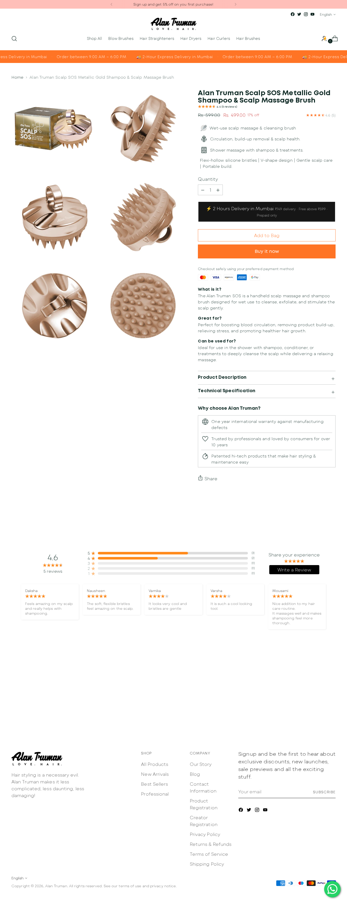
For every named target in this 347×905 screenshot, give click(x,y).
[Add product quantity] (202, 190)
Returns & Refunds (211, 844)
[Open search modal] (14, 39)
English (326, 14)
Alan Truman (56, 886)
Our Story (201, 764)
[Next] (235, 4)
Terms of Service (209, 854)
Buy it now (267, 251)
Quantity (208, 179)
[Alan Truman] (173, 24)
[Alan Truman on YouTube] (312, 14)
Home (17, 77)
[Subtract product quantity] (218, 190)
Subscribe (324, 792)
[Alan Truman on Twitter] (299, 14)
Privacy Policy (205, 834)
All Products (154, 764)
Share (210, 478)
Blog (195, 774)
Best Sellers (154, 784)
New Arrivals (155, 774)
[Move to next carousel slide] (331, 675)
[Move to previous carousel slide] (319, 675)
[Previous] (111, 4)
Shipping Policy (207, 864)
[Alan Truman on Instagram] (306, 14)
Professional (155, 794)
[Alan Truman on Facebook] (292, 14)
